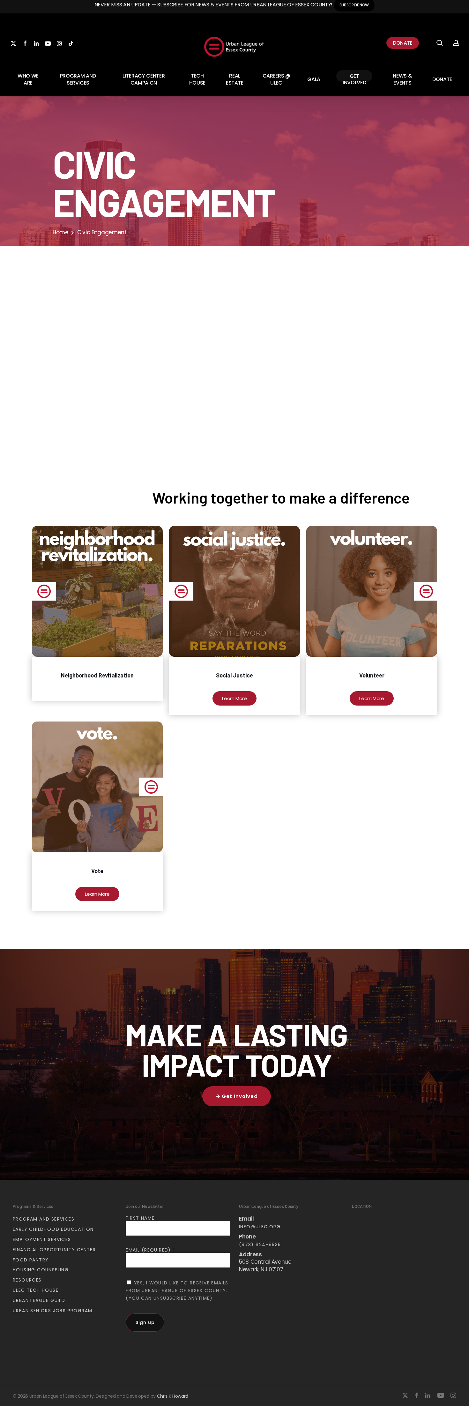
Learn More (234, 698)
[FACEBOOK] (25, 43)
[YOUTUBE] (48, 43)
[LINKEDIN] (36, 43)
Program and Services (43, 1219)
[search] (439, 43)
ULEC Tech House (35, 1290)
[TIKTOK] (71, 43)
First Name (140, 1218)
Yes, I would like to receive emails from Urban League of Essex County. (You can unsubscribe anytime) (177, 1290)
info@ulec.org (259, 1226)
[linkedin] (427, 1395)
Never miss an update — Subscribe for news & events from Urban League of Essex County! (214, 4)
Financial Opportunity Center (54, 1249)
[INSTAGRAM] (59, 43)
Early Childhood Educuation (53, 1229)
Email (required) (150, 1250)
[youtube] (440, 1395)
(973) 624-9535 (260, 1244)
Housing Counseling (41, 1270)
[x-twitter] (405, 1395)
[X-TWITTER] (13, 43)
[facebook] (416, 1395)
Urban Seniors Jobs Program (52, 1310)
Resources (27, 1280)
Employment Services (42, 1239)
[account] (456, 43)
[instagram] (453, 1395)
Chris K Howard (172, 1396)
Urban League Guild (39, 1300)
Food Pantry (30, 1260)
